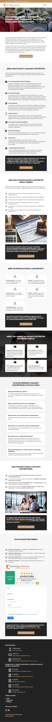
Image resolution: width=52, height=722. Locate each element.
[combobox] (8, 602)
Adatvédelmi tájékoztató (13, 714)
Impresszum (9, 716)
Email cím (9, 593)
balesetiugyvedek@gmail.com (22, 655)
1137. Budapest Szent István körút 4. (23, 686)
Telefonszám (10, 599)
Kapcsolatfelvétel (26, 56)
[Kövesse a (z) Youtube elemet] (9, 710)
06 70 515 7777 (9, 1)
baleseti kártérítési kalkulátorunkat (17, 520)
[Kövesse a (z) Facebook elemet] (6, 710)
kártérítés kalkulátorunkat (32, 628)
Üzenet (9, 605)
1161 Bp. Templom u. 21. (18, 692)
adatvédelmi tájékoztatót (30, 614)
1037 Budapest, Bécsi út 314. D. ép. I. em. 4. (25, 660)
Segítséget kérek (26, 324)
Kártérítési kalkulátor (25, 256)
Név (8, 588)
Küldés (10, 618)
